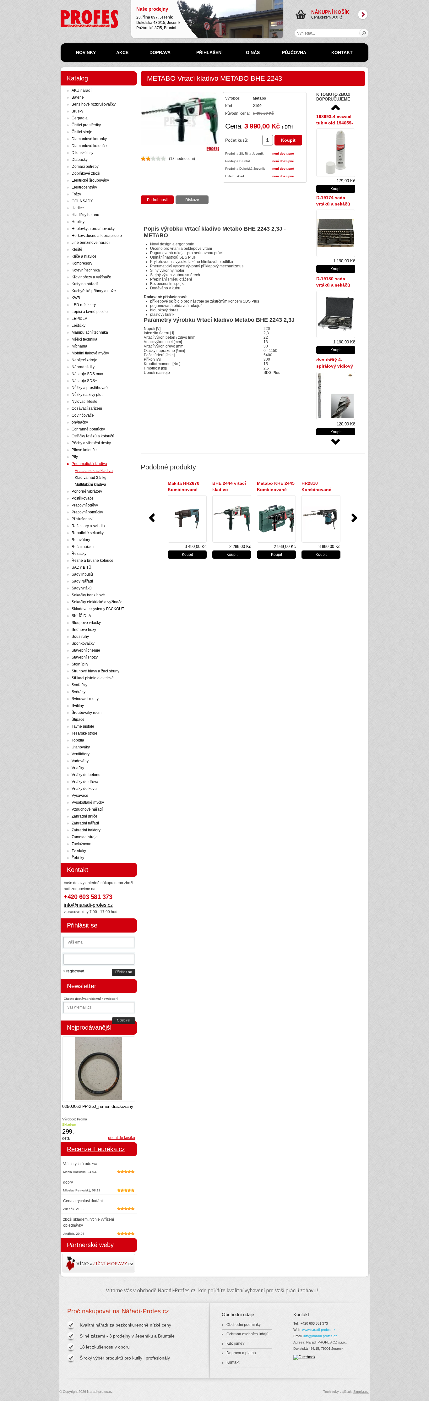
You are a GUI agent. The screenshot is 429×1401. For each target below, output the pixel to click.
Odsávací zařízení (87, 408)
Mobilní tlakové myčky (90, 353)
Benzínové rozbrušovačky (94, 104)
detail (67, 1138)
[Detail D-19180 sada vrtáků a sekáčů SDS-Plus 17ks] (335, 314)
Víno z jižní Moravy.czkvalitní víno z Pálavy (80, 1263)
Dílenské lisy (82, 152)
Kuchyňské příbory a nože (94, 291)
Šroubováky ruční (86, 712)
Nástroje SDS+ (84, 381)
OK (364, 33)
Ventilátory (81, 754)
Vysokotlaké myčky (88, 802)
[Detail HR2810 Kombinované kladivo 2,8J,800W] (320, 519)
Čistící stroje (82, 132)
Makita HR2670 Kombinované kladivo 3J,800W (185, 489)
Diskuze (192, 200)
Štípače (78, 719)
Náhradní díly (83, 367)
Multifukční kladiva (90, 484)
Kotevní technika (86, 270)
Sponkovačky (83, 643)
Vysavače (80, 795)
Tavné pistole (83, 726)
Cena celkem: (330, 14)
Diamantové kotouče (89, 146)
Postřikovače (83, 498)
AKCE (122, 52)
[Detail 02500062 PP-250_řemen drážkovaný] (98, 1069)
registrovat (75, 971)
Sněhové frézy (84, 629)
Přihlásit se (123, 972)
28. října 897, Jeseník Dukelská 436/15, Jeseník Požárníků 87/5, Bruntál (158, 18)
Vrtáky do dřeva (85, 782)
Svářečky (79, 685)
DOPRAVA (160, 52)
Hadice (78, 208)
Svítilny (78, 705)
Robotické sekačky (88, 533)
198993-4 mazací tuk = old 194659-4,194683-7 (334, 123)
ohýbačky (80, 422)
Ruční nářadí (83, 547)
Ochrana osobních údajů (247, 1334)
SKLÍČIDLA (81, 616)
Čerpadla (80, 118)
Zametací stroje (85, 837)
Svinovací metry (85, 699)
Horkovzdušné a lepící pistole (97, 235)
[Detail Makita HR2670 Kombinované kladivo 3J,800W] (187, 519)
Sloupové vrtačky (86, 623)
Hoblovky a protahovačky (93, 229)
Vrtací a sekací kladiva (94, 470)
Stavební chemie (86, 650)
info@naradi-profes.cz (88, 905)
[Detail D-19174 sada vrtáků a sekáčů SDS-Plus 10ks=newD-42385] (335, 233)
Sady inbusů (82, 574)
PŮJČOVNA (294, 52)
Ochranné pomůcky (88, 429)
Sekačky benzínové (88, 595)
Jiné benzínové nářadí (91, 242)
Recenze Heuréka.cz (96, 1149)
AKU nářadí (81, 90)
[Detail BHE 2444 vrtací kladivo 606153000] (231, 519)
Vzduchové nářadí (87, 809)
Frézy (76, 194)
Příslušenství (82, 519)
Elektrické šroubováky (90, 180)
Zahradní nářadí (85, 823)
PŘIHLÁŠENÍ (209, 52)
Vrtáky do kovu (84, 788)
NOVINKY (86, 52)
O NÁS (253, 52)
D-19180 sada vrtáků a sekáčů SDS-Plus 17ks (333, 285)
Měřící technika (84, 339)
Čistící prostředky (86, 125)
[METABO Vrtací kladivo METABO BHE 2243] (180, 150)
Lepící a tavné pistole (90, 311)
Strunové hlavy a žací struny (95, 671)
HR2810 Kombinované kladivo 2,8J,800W (320, 489)
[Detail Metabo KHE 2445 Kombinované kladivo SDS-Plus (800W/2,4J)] (276, 519)
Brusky (77, 111)
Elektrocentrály (84, 187)
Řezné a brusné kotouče (92, 560)
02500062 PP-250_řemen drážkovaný (97, 1106)
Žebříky (78, 858)
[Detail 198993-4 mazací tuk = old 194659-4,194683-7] (335, 152)
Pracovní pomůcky (87, 512)
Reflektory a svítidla (88, 526)
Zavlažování (82, 844)
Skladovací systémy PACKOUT (98, 609)
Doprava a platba (241, 1353)
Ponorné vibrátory (87, 491)
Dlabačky (80, 159)
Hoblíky (78, 222)
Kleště (77, 249)
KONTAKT (342, 52)
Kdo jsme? (235, 1343)
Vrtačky (78, 768)
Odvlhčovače (83, 415)
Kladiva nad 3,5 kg (90, 477)
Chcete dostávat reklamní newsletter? (91, 998)
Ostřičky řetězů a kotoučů (93, 436)
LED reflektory (84, 305)
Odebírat (123, 1020)
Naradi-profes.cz (75, 12)
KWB (76, 298)
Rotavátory (81, 540)
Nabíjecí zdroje (84, 360)
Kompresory (82, 263)
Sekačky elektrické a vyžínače (97, 602)
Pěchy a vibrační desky (91, 443)
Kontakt (232, 1362)
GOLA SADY (82, 201)
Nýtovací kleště (84, 401)
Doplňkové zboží (86, 173)
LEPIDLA (79, 318)
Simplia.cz (361, 1391)
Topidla (78, 740)
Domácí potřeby (85, 166)
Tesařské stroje (84, 733)
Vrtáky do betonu (86, 775)
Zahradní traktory (86, 830)
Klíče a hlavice (84, 256)
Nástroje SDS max (87, 374)
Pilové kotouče (84, 450)
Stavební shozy (85, 657)
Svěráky (78, 692)
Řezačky (79, 553)
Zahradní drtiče (84, 816)
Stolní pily (80, 664)
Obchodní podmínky (243, 1324)
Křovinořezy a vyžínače (91, 277)
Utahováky (81, 747)
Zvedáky (79, 851)
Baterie (78, 97)
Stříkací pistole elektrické (93, 678)
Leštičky (78, 325)
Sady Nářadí (82, 581)
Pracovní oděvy (85, 505)
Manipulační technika (90, 332)
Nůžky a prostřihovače (91, 388)
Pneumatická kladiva (89, 464)
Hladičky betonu (85, 215)
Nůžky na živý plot (87, 394)
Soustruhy (80, 636)
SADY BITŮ (81, 567)
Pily (75, 457)
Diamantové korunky (89, 139)
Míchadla (79, 346)
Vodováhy (80, 761)
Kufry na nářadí (85, 284)
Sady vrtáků (82, 588)
